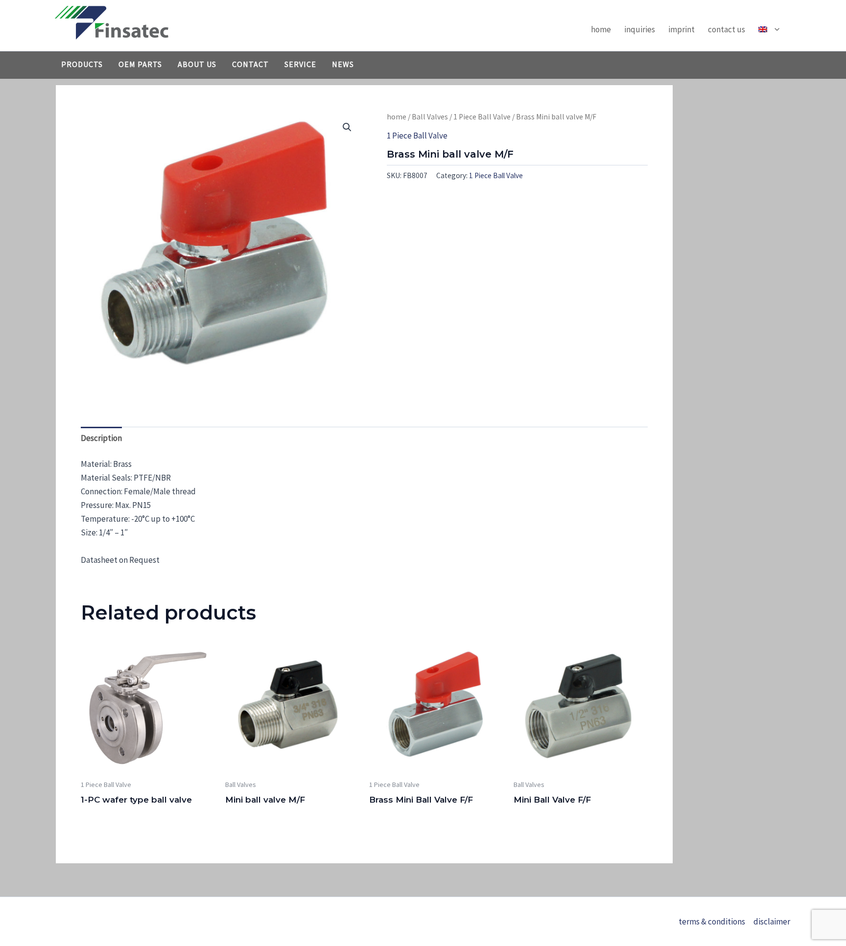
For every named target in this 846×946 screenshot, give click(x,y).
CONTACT (250, 64)
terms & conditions (712, 921)
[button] (774, 29)
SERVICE (300, 64)
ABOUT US (197, 64)
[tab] (101, 438)
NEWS (343, 64)
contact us (726, 29)
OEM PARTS (140, 64)
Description (101, 438)
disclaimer (771, 921)
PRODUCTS (82, 64)
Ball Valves (430, 116)
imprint (681, 29)
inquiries (639, 29)
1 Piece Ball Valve (482, 116)
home (601, 29)
